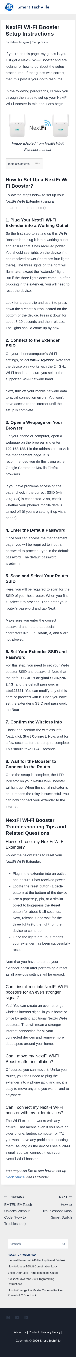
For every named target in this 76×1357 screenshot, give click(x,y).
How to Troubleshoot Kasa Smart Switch (57, 1207)
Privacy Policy (50, 1332)
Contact (34, 1332)
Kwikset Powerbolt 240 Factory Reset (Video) (36, 1260)
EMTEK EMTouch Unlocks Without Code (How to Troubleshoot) (18, 1210)
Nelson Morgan (19, 42)
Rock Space (15, 1177)
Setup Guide (40, 42)
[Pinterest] (8, 1317)
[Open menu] (68, 7)
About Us (20, 1332)
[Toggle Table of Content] (35, 163)
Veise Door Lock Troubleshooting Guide (33, 1272)
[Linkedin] (26, 1317)
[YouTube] (17, 1317)
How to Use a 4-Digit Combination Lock (32, 1266)
